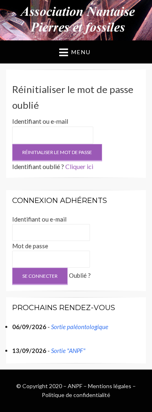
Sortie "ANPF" (68, 350)
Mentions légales (109, 385)
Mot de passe (30, 245)
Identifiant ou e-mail (40, 121)
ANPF (75, 385)
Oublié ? (80, 275)
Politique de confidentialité (76, 394)
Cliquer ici (79, 166)
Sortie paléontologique (79, 326)
